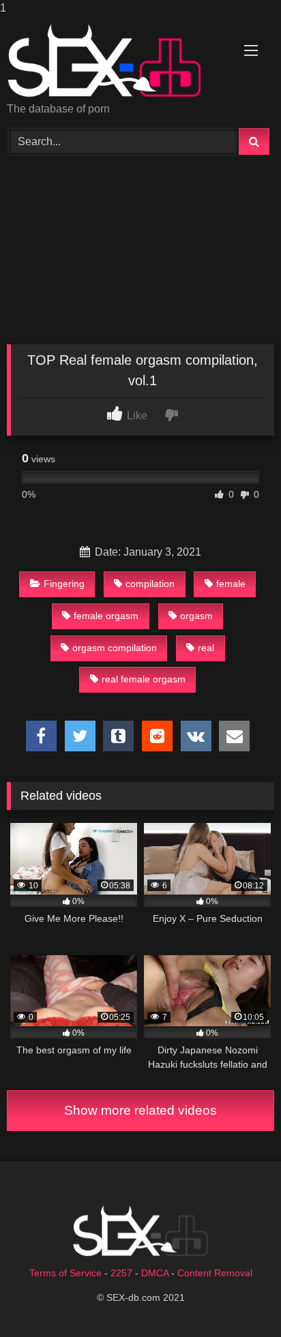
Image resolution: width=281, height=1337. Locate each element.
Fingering (64, 583)
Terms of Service (65, 1272)
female (231, 583)
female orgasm (106, 615)
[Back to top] (239, 1299)
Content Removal (214, 1272)
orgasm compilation (114, 647)
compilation (150, 583)
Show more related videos (140, 1110)
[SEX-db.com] (115, 60)
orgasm (196, 615)
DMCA (154, 1272)
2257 (121, 1272)
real (206, 647)
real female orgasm (144, 679)
